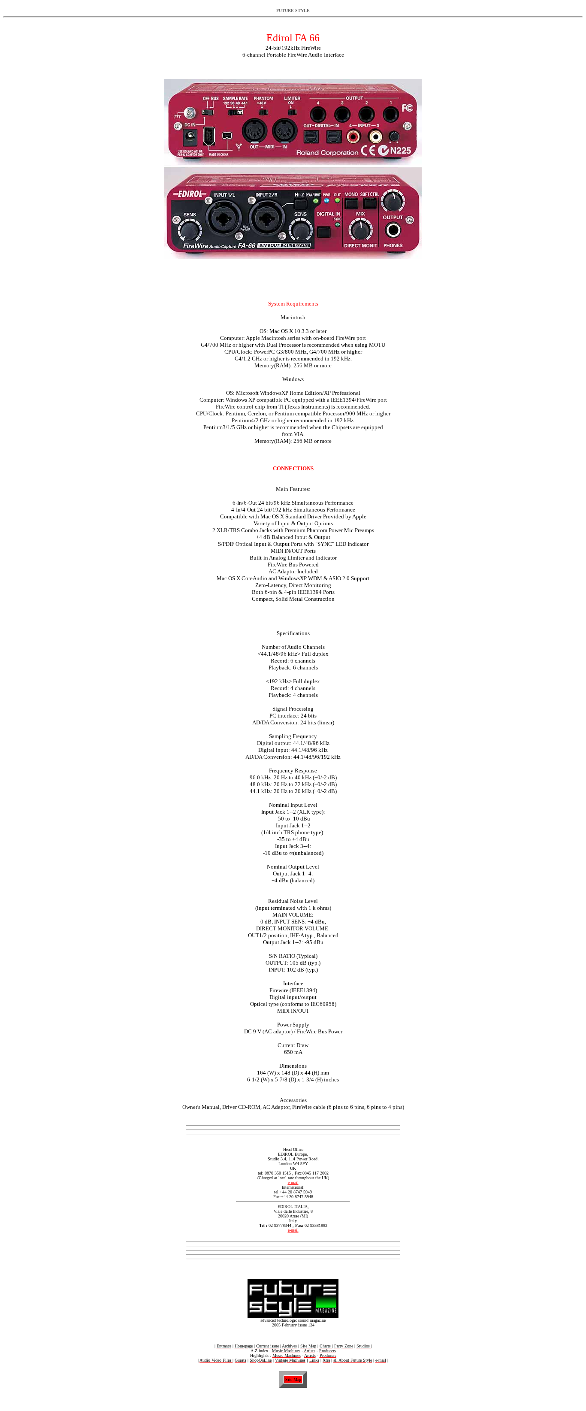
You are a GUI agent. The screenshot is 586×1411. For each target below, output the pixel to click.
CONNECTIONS (293, 468)
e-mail (293, 1182)
